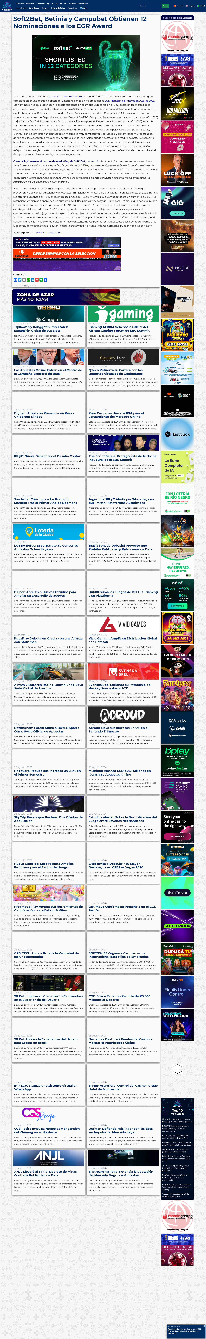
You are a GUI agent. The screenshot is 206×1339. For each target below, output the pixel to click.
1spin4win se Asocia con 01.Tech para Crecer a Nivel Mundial (175, 1150)
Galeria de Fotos (58, 8)
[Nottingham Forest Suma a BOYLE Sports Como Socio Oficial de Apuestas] (48, 714)
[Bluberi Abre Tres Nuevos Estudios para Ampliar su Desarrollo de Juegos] (48, 579)
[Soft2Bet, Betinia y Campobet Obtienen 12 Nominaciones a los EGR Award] (86, 63)
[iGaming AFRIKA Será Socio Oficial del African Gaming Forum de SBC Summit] (123, 314)
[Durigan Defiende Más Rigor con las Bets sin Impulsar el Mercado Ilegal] (123, 1115)
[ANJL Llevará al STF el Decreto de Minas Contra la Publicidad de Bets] (48, 1158)
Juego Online (21, 8)
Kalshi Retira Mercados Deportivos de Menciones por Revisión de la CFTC (176, 1158)
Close (204, 1326)
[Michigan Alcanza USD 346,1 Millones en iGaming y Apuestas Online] (123, 757)
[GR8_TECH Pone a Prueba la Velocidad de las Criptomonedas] (48, 940)
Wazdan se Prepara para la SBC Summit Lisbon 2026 (175, 1195)
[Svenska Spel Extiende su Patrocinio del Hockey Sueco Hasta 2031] (123, 671)
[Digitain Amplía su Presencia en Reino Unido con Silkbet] (48, 400)
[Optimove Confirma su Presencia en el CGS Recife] (123, 893)
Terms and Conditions (24, 4)
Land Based (34, 8)
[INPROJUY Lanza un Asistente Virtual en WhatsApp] (48, 1072)
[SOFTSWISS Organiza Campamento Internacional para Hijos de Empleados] (123, 940)
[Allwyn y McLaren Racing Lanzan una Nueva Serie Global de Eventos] (48, 671)
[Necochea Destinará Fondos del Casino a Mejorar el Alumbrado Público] (123, 1026)
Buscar (165, 6)
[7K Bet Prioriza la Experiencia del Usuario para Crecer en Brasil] (48, 1026)
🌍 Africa (83, 8)
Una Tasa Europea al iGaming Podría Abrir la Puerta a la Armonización (174, 1177)
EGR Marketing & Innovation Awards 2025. (130, 100)
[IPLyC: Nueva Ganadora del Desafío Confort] (48, 443)
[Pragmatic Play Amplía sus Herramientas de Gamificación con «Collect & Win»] (48, 893)
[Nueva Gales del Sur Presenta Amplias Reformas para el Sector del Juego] (48, 850)
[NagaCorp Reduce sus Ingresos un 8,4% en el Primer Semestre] (48, 757)
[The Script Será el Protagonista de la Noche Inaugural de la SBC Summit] (123, 443)
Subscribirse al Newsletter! (177, 18)
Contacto (41, 4)
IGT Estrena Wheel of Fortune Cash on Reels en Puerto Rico (175, 1137)
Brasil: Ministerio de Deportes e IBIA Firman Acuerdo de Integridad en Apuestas (184, 1331)
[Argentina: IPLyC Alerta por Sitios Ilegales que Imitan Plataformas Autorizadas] (123, 486)
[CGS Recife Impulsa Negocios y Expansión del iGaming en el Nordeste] (48, 1115)
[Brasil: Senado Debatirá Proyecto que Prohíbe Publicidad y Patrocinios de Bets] (123, 532)
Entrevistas (72, 8)
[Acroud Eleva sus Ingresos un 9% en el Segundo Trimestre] (123, 714)
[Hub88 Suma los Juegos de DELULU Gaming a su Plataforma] (123, 579)
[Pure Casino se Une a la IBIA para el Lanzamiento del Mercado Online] (123, 400)
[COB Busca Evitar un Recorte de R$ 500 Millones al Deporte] (123, 983)
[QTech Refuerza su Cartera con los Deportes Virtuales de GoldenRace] (123, 357)
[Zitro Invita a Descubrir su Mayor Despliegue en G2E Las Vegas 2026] (123, 850)
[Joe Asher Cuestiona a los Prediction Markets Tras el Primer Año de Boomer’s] (48, 486)
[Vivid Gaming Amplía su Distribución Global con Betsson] (123, 625)
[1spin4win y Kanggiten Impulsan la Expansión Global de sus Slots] (48, 314)
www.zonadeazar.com (59, 96)
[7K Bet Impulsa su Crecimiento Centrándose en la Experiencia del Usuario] (48, 983)
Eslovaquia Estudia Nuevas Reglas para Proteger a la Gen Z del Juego (177, 1143)
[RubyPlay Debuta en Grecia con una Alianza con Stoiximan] (48, 625)
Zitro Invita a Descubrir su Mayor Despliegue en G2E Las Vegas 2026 (177, 1120)
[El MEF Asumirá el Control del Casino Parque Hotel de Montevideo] (123, 1072)
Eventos (45, 8)
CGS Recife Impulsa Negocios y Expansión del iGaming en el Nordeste (175, 1168)
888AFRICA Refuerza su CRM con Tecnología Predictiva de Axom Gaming (176, 1187)
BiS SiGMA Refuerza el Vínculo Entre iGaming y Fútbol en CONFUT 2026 (175, 1128)
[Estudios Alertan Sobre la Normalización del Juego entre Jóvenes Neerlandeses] (123, 804)
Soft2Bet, (77, 96)
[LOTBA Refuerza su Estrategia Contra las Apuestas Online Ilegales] (48, 532)
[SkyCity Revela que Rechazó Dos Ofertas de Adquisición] (48, 804)
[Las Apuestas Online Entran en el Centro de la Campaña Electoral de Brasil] (48, 357)
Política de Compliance (78, 4)
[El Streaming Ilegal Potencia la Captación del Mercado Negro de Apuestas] (123, 1158)
